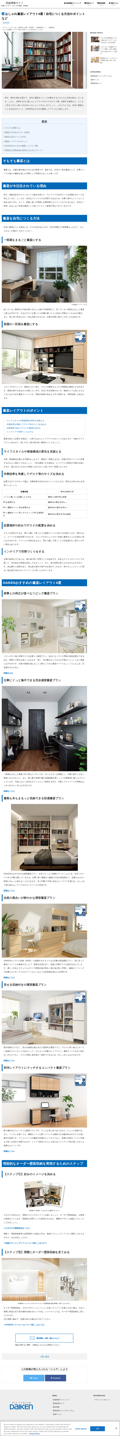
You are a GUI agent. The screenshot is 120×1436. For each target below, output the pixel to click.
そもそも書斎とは (12, 128)
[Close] (116, 1428)
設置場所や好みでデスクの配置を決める (24, 428)
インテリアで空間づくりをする (20, 432)
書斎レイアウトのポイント (16, 141)
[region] (60, 1428)
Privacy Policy (34, 1433)
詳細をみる (8, 673)
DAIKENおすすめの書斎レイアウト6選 (21, 146)
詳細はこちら (9, 791)
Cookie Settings (81, 1429)
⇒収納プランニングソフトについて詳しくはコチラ (25, 1243)
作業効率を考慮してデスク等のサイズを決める (26, 424)
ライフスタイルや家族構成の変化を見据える (25, 421)
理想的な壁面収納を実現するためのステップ (24, 150)
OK (97, 1429)
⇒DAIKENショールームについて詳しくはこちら (24, 1325)
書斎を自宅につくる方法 (15, 137)
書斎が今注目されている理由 (17, 132)
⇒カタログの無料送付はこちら (17, 1228)
